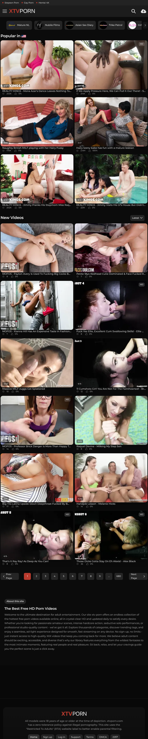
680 (118, 576)
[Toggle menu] (5, 11)
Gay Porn (29, 2)
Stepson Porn (12, 2)
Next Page (134, 576)
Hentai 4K (44, 2)
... (109, 576)
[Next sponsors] (145, 25)
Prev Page (9, 576)
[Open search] (133, 11)
